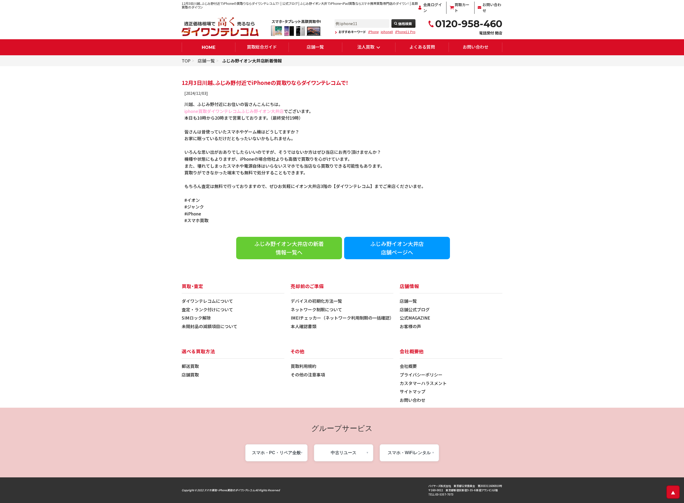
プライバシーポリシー (421, 374)
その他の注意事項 (308, 374)
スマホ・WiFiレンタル (409, 452)
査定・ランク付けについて (207, 309)
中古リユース (343, 452)
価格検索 (405, 23)
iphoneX (387, 32)
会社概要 (408, 366)
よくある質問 (422, 47)
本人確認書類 (303, 326)
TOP (186, 60)
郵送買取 (190, 366)
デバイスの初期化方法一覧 (316, 301)
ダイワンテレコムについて (207, 301)
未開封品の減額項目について (209, 326)
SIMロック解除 (196, 318)
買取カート (461, 7)
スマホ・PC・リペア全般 (276, 452)
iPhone (373, 32)
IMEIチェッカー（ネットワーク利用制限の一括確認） (342, 318)
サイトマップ (412, 391)
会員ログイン (432, 7)
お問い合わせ (492, 7)
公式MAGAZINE (415, 318)
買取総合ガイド (262, 47)
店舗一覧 (315, 47)
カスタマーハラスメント (423, 383)
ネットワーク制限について (316, 309)
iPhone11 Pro (405, 32)
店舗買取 (190, 374)
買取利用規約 (303, 366)
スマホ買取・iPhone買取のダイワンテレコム (229, 490)
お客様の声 (410, 326)
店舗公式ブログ (415, 309)
